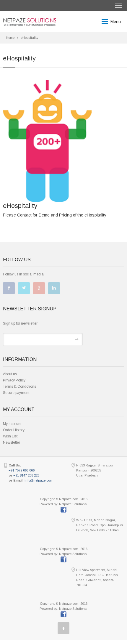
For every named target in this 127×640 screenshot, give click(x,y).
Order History (14, 430)
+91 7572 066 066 (22, 470)
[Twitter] (24, 288)
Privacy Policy (14, 380)
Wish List (10, 436)
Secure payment (16, 393)
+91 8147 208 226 (26, 475)
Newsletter (11, 442)
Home (10, 37)
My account (12, 424)
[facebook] (9, 288)
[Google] (39, 288)
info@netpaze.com (39, 480)
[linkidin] (54, 288)
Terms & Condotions (19, 386)
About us (10, 374)
